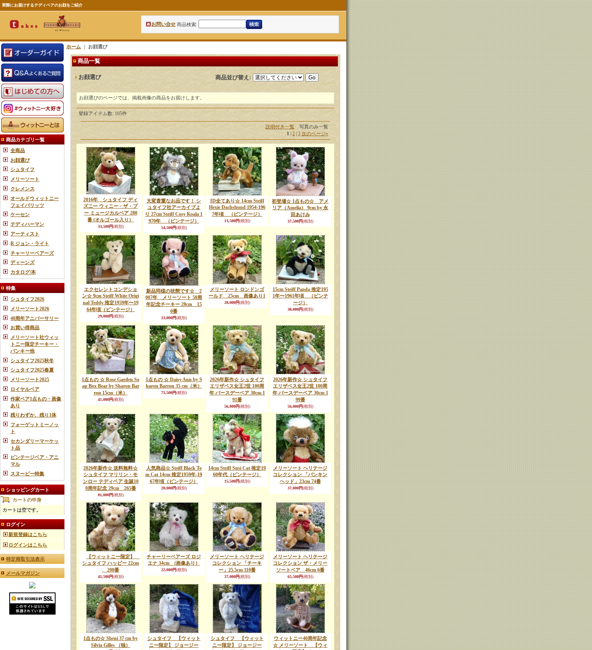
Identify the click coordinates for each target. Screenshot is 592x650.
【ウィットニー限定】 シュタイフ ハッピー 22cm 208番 (111, 563)
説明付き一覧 (279, 127)
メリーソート (24, 179)
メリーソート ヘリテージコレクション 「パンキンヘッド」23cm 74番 (300, 475)
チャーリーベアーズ (32, 253)
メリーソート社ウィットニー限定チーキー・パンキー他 (34, 344)
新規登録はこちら (27, 534)
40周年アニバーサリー (34, 318)
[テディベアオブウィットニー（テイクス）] (32, 587)
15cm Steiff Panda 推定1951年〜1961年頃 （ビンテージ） (300, 296)
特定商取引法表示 (25, 559)
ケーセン (20, 214)
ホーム (73, 47)
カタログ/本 (23, 272)
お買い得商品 (24, 327)
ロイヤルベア (24, 389)
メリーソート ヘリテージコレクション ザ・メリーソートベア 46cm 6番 (300, 563)
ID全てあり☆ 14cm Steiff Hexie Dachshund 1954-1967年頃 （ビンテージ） (237, 207)
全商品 (17, 150)
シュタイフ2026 (27, 299)
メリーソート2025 (29, 379)
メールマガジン (23, 573)
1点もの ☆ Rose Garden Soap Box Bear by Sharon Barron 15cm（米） (110, 386)
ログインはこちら (27, 545)
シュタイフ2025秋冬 (32, 360)
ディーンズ (22, 262)
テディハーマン (27, 224)
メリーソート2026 (29, 309)
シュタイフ (22, 169)
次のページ (315, 133)
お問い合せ (163, 24)
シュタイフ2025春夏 (32, 370)
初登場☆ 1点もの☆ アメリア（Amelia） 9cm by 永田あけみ (300, 208)
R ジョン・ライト (29, 243)
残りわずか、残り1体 (33, 415)
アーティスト (24, 234)
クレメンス (22, 189)
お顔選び (20, 160)
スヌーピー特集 (27, 474)
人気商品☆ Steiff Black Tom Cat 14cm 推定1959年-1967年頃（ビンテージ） (173, 475)
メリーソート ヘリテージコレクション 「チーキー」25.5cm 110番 (237, 563)
